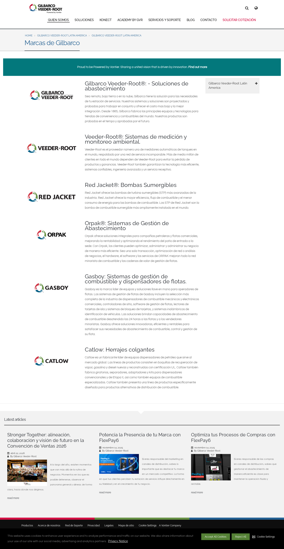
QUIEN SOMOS (58, 20)
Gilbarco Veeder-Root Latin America (62, 35)
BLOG (191, 20)
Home (28, 35)
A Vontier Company (169, 525)
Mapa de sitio (126, 525)
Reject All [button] (240, 536)
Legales (109, 525)
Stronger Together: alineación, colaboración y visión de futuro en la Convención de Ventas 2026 (45, 440)
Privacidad (94, 525)
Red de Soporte (74, 525)
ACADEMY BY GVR (130, 20)
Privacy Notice (118, 541)
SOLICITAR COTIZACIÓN (239, 20)
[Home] (46, 8)
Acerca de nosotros (49, 525)
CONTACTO (208, 20)
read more (13, 498)
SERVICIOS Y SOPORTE (164, 20)
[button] (263, 536)
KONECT (106, 20)
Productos (27, 525)
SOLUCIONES (84, 20)
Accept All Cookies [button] (215, 536)
